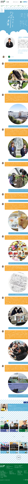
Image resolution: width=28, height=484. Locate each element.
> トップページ (8, 465)
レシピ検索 (1, 477)
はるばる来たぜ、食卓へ (20, 474)
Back (22, 436)
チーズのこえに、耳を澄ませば (3, 476)
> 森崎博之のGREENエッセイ (9, 466)
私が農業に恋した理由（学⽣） (12, 473)
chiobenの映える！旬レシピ (3, 473)
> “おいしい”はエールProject (17, 466)
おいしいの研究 (19, 473)
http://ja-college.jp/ (20, 52)
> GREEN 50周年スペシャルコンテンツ (18, 467)
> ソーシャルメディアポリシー (9, 468)
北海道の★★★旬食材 (2, 474)
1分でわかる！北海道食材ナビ (3, 475)
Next (14, 436)
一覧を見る (18, 457)
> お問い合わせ (8, 467)
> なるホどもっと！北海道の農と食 (18, 465)
